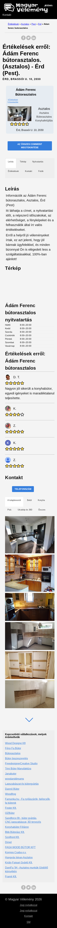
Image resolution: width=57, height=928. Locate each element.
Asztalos (25, 24)
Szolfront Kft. (12, 837)
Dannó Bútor (12, 789)
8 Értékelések (13, 99)
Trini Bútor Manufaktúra (18, 768)
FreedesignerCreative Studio (21, 763)
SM (28, 922)
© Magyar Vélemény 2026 (23, 899)
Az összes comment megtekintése (29, 146)
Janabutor (10, 773)
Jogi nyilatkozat (28, 905)
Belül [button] (29, 500)
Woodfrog (10, 794)
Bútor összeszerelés (16, 758)
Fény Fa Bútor (13, 748)
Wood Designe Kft (15, 743)
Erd (39, 24)
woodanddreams (14, 778)
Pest (34, 24)
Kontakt (7, 14)
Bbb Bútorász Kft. (15, 832)
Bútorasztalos (12, 753)
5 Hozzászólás (13, 102)
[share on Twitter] (28, 39)
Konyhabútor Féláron (17, 827)
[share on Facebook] (23, 39)
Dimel (8, 842)
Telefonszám (23, 489)
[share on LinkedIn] (33, 39)
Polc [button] (9, 510)
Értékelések (13, 24)
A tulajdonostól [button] (14, 500)
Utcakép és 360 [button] (25, 510)
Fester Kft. (10, 808)
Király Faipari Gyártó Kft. (18, 862)
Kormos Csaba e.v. (15, 852)
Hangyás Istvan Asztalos (19, 857)
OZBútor (10, 813)
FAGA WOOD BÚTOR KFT (20, 847)
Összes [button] (41, 510)
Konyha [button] (41, 500)
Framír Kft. (11, 876)
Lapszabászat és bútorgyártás (22, 783)
